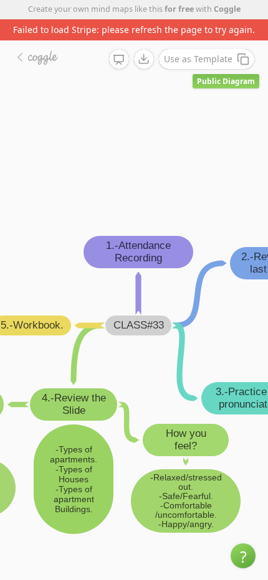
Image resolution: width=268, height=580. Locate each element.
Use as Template (198, 59)
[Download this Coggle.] (144, 59)
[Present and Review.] (119, 60)
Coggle (227, 9)
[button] (243, 555)
